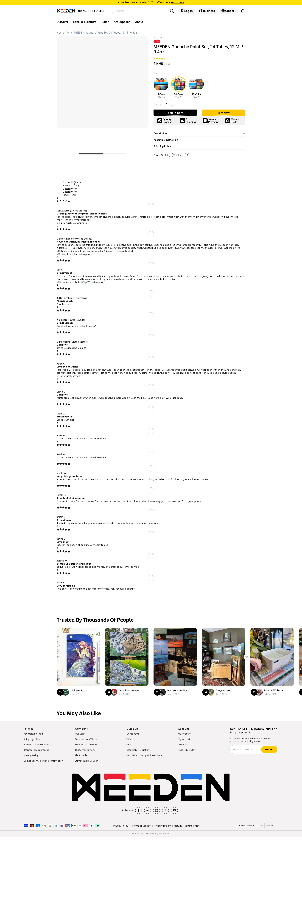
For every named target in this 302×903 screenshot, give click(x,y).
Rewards (182, 744)
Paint (69, 32)
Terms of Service (141, 825)
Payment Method (33, 733)
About (139, 21)
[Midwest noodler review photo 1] (74, 254)
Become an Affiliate (86, 739)
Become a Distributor (86, 744)
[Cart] (242, 10)
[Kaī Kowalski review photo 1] (72, 223)
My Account (184, 733)
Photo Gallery (82, 755)
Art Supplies (122, 21)
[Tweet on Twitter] (180, 155)
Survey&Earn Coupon (86, 760)
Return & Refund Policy (36, 744)
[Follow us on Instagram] (156, 810)
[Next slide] (246, 657)
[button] (159, 58)
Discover (62, 21)
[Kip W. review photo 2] (93, 282)
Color (105, 21)
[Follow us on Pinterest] (165, 810)
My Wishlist (184, 739)
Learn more (177, 2)
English (269, 825)
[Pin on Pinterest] (174, 155)
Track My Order (186, 750)
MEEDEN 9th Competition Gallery (144, 755)
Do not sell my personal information (43, 760)
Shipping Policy (32, 739)
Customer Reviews (85, 750)
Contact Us (132, 733)
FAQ (128, 739)
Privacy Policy (31, 755)
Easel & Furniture (84, 21)
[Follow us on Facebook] (138, 810)
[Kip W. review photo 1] (69, 282)
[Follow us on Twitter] (147, 810)
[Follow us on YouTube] (174, 810)
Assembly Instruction (137, 750)
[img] (63, 201)
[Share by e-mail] (187, 155)
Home (60, 32)
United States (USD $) (249, 825)
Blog (128, 744)
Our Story (80, 733)
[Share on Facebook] (167, 155)
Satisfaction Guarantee (36, 750)
